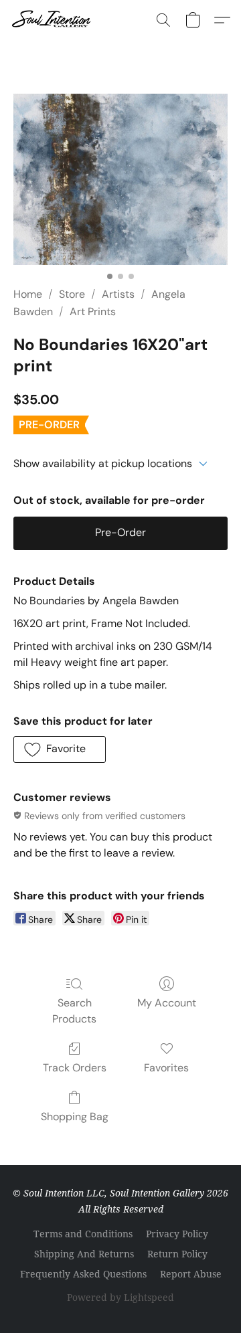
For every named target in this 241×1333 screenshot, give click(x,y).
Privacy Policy (177, 1233)
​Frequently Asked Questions (83, 1273)
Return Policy (177, 1253)
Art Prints (93, 311)
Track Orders (74, 1068)
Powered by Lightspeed (120, 1297)
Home (27, 294)
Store (72, 294)
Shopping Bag (74, 1116)
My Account (166, 1003)
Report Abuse (191, 1273)
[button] (53, 20)
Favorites (166, 1068)
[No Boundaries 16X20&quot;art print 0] (120, 179)
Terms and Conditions (83, 1233)
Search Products (74, 1011)
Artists (118, 294)
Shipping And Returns (84, 1253)
